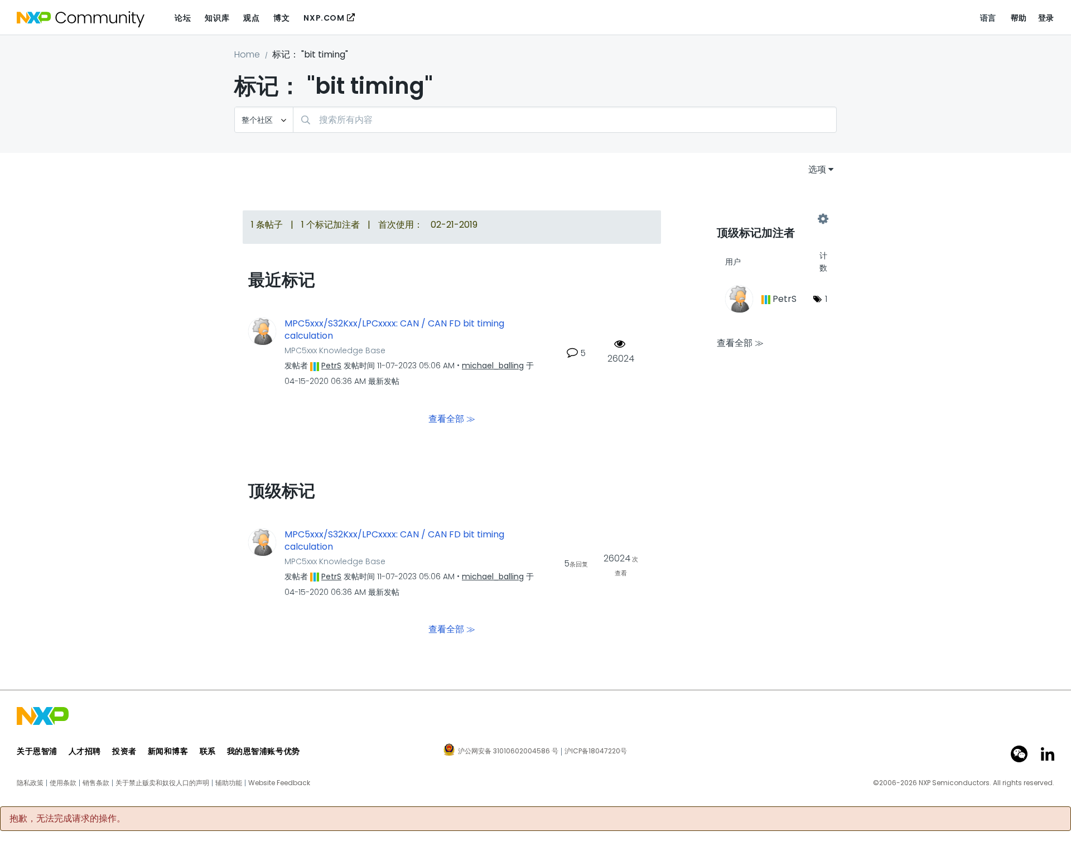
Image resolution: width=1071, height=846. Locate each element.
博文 (281, 17)
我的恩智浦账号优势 (263, 751)
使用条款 (63, 783)
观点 (251, 17)
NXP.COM (323, 17)
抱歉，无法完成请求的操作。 (67, 819)
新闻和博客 (168, 751)
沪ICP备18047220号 (596, 751)
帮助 (1019, 17)
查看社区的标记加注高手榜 (770, 218)
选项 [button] (817, 169)
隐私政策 (30, 783)
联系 (208, 751)
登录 (1046, 17)
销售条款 (96, 783)
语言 (988, 17)
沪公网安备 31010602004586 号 (508, 752)
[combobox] (565, 120)
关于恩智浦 (37, 751)
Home (247, 54)
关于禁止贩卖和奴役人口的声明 (162, 783)
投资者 (124, 751)
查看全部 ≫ (451, 418)
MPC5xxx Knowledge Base (334, 350)
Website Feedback (279, 783)
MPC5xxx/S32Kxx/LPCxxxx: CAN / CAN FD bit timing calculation (394, 330)
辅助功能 (228, 783)
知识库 (217, 17)
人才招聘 (85, 751)
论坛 (183, 17)
